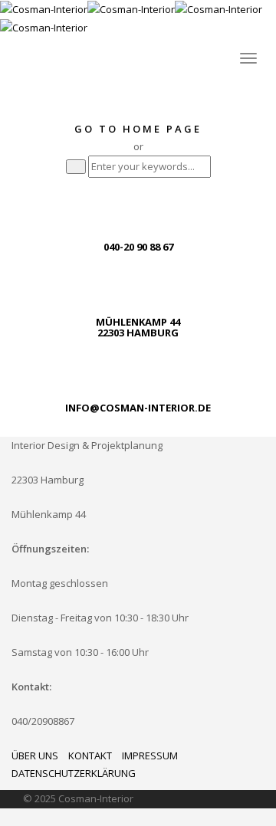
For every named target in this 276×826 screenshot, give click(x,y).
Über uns (35, 755)
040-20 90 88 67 (138, 247)
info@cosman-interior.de (138, 408)
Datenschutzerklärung (74, 773)
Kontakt (90, 755)
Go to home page (138, 129)
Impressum (150, 755)
